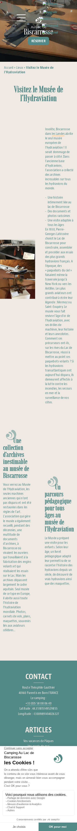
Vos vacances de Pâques (38, 741)
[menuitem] (50, 4)
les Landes (58, 134)
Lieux (19, 67)
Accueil (8, 67)
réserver (38, 41)
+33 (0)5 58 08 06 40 (38, 703)
